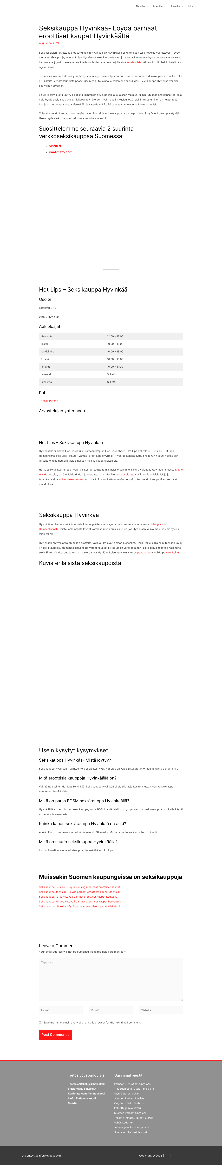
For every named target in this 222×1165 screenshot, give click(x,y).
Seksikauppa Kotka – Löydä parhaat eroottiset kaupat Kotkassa (78, 896)
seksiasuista (134, 62)
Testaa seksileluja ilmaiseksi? (86, 1084)
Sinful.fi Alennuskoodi (82, 1098)
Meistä (72, 1103)
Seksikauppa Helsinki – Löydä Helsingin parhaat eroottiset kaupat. (80, 887)
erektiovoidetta (125, 474)
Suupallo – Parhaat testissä (130, 1132)
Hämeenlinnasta (49, 529)
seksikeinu (172, 552)
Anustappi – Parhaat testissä (131, 1127)
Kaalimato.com (60, 152)
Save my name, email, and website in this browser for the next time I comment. (92, 1022)
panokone (143, 552)
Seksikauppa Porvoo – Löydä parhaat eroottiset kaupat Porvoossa (80, 901)
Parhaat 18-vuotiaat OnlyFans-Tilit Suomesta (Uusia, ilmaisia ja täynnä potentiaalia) (134, 1088)
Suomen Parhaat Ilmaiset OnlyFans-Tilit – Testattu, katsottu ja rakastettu (129, 1103)
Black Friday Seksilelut (82, 1088)
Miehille (158, 6)
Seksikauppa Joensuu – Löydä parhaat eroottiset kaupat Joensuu (79, 891)
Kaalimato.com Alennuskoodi (86, 1093)
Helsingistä (156, 524)
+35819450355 (48, 401)
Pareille (175, 6)
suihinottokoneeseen (71, 479)
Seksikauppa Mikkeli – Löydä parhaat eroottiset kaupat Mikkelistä (79, 906)
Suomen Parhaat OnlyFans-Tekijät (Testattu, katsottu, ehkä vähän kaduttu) (133, 1117)
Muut (191, 6)
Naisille (140, 6)
